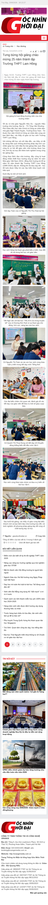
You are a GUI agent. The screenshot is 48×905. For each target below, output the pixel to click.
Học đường (21, 46)
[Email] (44, 51)
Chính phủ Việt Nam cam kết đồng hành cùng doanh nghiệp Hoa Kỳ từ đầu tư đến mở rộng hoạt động (22, 732)
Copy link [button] (41, 536)
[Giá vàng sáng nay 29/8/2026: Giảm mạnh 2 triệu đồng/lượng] (24, 792)
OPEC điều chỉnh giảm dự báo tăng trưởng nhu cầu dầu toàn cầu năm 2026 (23, 771)
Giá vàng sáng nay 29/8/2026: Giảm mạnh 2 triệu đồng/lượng (24, 809)
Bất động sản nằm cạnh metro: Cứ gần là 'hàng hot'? (23, 693)
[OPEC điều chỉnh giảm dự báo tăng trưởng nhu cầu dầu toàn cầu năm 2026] (24, 754)
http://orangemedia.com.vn (20, 854)
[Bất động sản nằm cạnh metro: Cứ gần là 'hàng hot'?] (24, 676)
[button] (41, 51)
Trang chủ (8, 46)
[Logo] (17, 827)
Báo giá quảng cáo (38, 893)
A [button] (31, 51)
